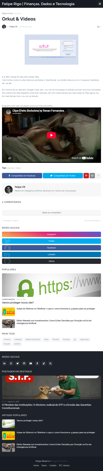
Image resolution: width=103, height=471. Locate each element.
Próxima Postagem (92, 221)
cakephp (18, 339)
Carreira (7, 339)
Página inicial (7, 13)
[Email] (92, 175)
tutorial (17, 344)
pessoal (17, 13)
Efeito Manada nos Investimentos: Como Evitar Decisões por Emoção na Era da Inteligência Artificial (54, 322)
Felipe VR (20, 187)
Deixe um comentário (51, 213)
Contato (52, 465)
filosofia (56, 339)
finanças (66, 339)
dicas (46, 339)
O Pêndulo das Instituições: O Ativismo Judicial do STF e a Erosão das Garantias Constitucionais (46, 406)
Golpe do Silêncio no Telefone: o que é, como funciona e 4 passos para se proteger (56, 308)
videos (18, 168)
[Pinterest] (86, 175)
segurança (84, 339)
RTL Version (64, 465)
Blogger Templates (59, 461)
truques (7, 344)
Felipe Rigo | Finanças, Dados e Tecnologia (38, 4)
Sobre (44, 465)
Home (36, 465)
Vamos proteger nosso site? (18, 302)
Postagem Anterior (11, 221)
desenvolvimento (33, 339)
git (75, 339)
